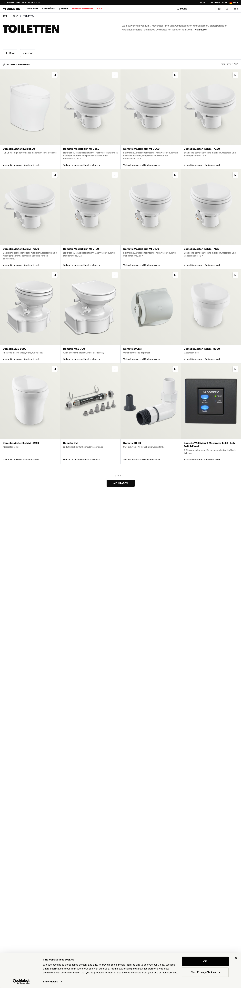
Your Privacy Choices (203, 972)
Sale (99, 8)
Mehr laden (120, 483)
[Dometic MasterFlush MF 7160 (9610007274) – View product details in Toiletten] (90, 219)
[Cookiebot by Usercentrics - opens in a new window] (21, 981)
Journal (63, 8)
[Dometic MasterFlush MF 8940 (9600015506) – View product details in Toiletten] (30, 413)
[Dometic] (11, 9)
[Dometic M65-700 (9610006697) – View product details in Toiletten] (90, 316)
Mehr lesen (201, 29)
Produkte (32, 8)
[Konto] (227, 8)
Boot (15, 16)
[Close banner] (236, 958)
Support (204, 3)
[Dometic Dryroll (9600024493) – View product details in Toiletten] (150, 316)
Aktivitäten (48, 8)
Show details (50, 981)
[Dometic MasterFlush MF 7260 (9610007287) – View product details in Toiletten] (90, 119)
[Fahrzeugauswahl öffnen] (219, 8)
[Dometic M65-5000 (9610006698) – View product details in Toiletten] (30, 316)
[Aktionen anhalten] (5, 3)
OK (205, 961)
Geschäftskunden (218, 3)
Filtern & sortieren (18, 64)
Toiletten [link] (28, 16)
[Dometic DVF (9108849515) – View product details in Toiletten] (90, 413)
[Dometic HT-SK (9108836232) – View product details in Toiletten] (150, 413)
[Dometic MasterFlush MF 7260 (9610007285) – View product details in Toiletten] (150, 119)
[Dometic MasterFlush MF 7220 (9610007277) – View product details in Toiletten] (30, 219)
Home (5, 16)
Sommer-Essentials (82, 8)
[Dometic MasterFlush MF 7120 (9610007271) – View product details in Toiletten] (150, 219)
